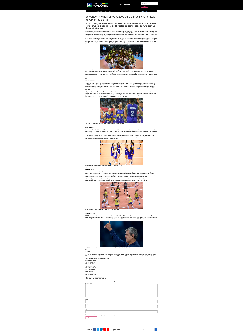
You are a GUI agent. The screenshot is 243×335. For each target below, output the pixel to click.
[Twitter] (98, 329)
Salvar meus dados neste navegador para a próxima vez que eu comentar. (104, 314)
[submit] (156, 329)
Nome (87, 299)
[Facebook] (94, 329)
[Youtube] (104, 329)
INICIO (120, 5)
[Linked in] (101, 329)
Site (86, 309)
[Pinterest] (108, 329)
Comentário (88, 283)
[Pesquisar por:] (149, 3)
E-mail (87, 304)
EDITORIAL (127, 5)
